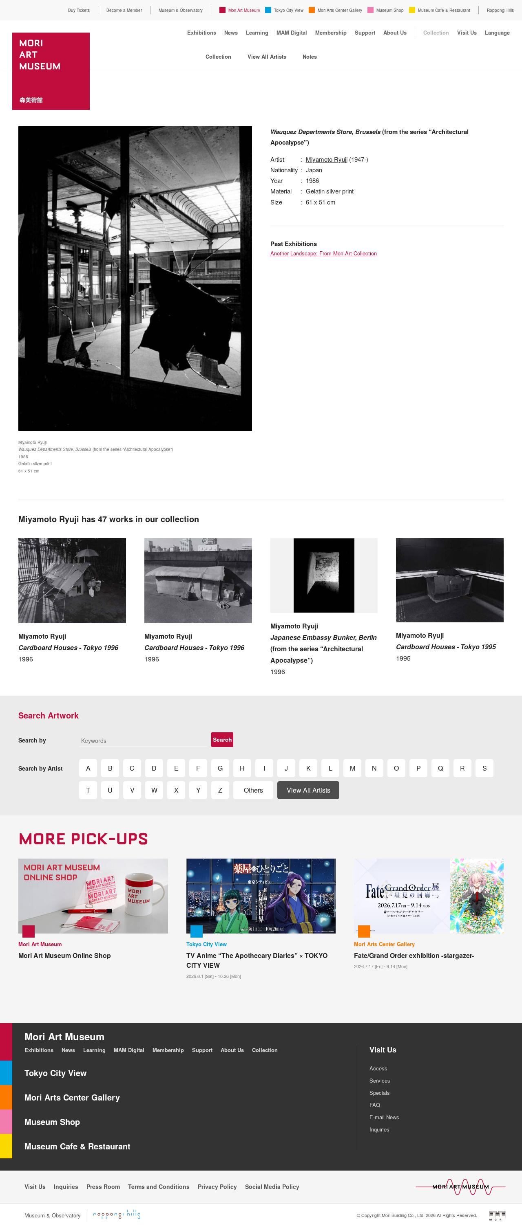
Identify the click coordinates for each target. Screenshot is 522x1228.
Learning (257, 32)
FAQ (374, 1105)
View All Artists (267, 56)
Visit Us (467, 32)
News (231, 32)
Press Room (103, 1186)
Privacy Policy (217, 1186)
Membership (331, 32)
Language (497, 32)
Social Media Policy (272, 1186)
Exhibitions (201, 32)
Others (253, 790)
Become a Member (124, 10)
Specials (379, 1092)
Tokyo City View (288, 10)
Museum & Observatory (181, 10)
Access (378, 1068)
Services (379, 1080)
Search (222, 739)
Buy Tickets (79, 10)
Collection (436, 32)
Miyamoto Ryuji (326, 159)
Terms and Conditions (159, 1186)
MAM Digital (291, 32)
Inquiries (379, 1129)
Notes (310, 56)
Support (365, 32)
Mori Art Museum (244, 10)
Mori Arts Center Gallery (340, 10)
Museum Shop (390, 10)
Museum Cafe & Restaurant (444, 10)
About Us (395, 32)
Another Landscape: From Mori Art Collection (323, 253)
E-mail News (384, 1117)
